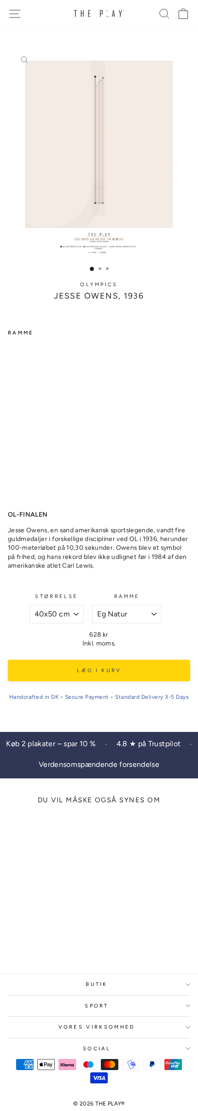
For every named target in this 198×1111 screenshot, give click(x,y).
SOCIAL (97, 1049)
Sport (97, 1006)
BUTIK (97, 984)
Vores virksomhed (96, 1027)
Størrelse (56, 596)
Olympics (99, 285)
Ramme (127, 596)
